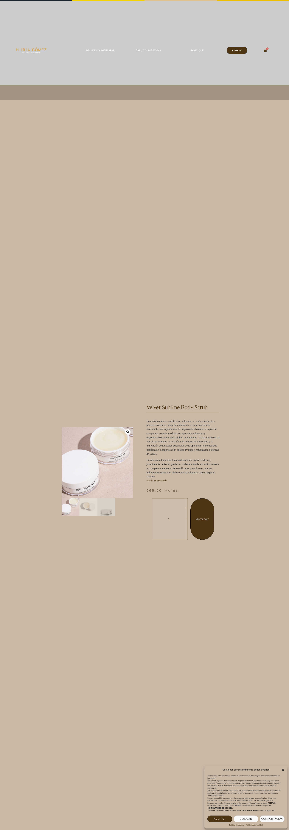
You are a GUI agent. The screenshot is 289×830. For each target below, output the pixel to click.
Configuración (272, 818)
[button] (282, 769)
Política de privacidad (254, 825)
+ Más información (156, 480)
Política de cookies (236, 825)
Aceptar (219, 818)
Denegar (246, 818)
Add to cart (202, 519)
